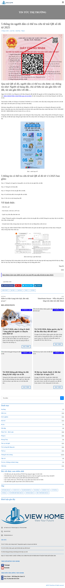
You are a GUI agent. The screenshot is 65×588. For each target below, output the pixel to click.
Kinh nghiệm (4, 417)
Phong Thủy (4, 439)
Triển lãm (3, 466)
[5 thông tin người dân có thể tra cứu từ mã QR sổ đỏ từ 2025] (32, 57)
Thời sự (3, 451)
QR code (13, 290)
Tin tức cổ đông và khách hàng (9, 462)
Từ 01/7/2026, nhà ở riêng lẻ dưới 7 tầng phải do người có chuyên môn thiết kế (16, 331)
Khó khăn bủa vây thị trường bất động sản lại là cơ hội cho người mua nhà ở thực (26, 476)
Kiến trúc (3, 413)
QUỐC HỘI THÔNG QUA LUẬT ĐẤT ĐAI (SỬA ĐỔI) (19, 477)
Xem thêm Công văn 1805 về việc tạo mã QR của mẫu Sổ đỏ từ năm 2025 (27, 275)
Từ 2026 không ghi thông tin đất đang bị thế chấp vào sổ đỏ (14, 551)
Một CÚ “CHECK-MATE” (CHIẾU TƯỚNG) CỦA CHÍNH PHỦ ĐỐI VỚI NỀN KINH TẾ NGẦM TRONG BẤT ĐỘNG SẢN (28, 555)
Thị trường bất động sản (8, 447)
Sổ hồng (33, 290)
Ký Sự (2, 424)
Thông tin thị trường (7, 454)
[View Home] (6, 2)
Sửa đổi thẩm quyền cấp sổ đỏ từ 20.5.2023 (16, 481)
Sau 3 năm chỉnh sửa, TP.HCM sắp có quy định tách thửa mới (21, 479)
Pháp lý (23, 30)
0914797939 (7, 531)
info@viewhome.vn (8, 535)
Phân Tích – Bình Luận (7, 432)
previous (15, 299)
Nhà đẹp (3, 428)
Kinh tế (3, 420)
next (51, 299)
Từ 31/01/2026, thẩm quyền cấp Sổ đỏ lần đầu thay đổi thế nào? (15, 548)
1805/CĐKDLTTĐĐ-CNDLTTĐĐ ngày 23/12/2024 (17, 96)
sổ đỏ (26, 290)
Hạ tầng (3, 409)
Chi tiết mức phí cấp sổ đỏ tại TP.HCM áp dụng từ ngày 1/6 (20, 474)
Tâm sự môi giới (5, 443)
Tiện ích (3, 458)
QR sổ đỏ (20, 290)
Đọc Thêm (26, 346)
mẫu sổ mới (5, 290)
